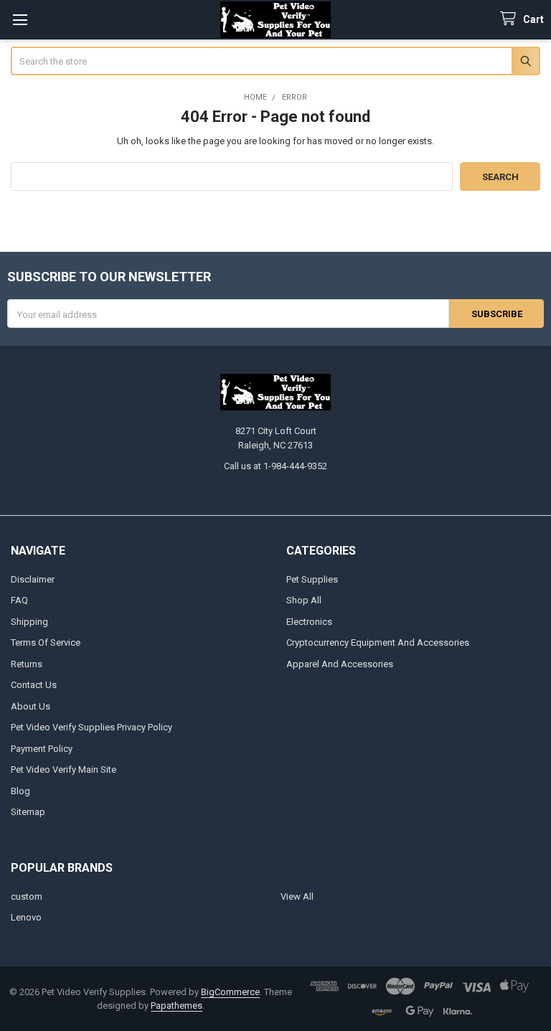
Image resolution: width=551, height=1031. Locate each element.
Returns (26, 664)
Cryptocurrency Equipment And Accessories (377, 642)
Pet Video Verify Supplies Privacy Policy (91, 727)
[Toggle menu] (19, 19)
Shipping (29, 621)
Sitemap (28, 811)
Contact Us (34, 684)
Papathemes (176, 1005)
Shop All (303, 600)
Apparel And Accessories (339, 664)
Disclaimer (33, 579)
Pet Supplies (312, 579)
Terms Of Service (45, 642)
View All (297, 896)
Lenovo (26, 917)
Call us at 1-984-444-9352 (275, 466)
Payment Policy (41, 748)
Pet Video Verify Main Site (63, 769)
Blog (20, 791)
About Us (30, 706)
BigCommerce (230, 992)
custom (26, 896)
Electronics (309, 621)
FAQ (19, 600)
